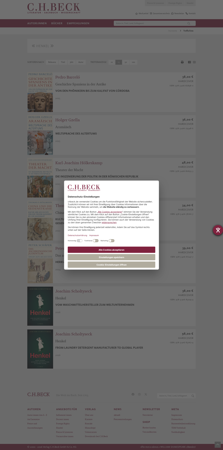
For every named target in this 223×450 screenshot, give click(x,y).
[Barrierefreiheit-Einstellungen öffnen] (218, 230)
